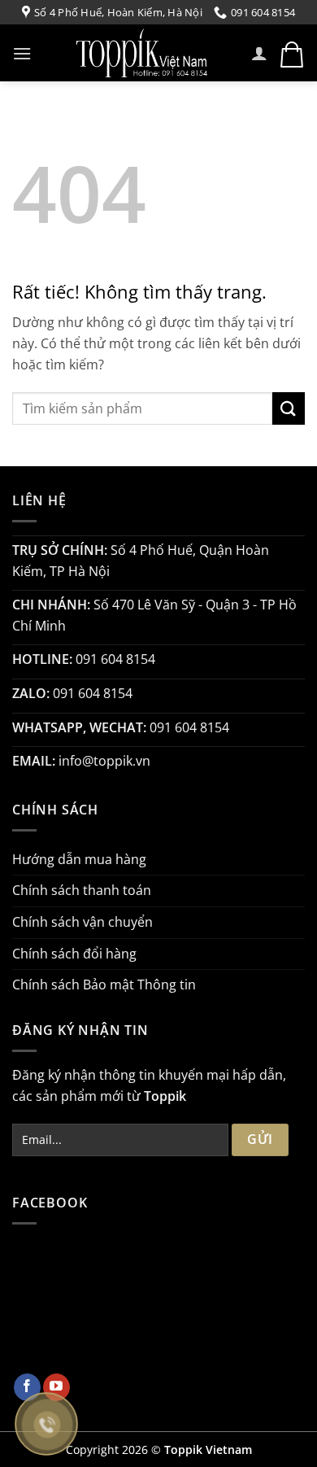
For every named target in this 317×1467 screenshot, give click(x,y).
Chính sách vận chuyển (82, 922)
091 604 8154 (115, 659)
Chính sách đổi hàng (74, 954)
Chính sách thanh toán (81, 890)
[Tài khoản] (259, 53)
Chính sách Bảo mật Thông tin (104, 984)
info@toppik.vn (104, 761)
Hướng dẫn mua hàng (79, 859)
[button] (22, 53)
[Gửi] (288, 408)
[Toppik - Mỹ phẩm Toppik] (141, 52)
